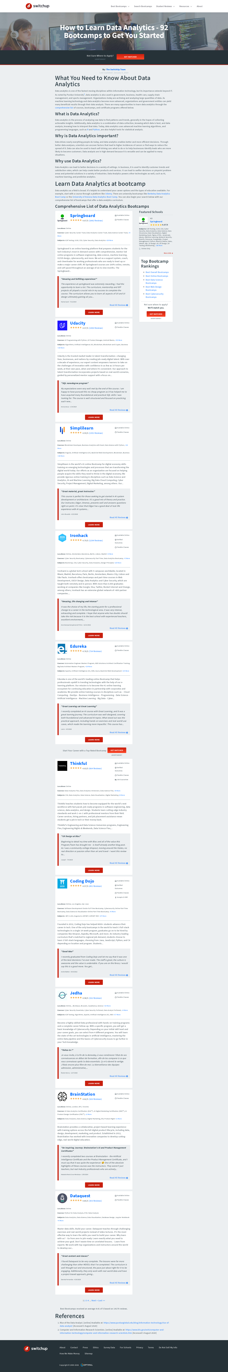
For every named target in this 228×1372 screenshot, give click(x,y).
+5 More (127, 558)
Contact (74, 1347)
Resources (184, 6)
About (200, 6)
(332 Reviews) (95, 998)
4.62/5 (85, 1099)
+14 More (107, 1006)
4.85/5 (85, 1200)
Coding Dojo (82, 881)
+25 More (125, 671)
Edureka (78, 646)
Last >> (101, 1300)
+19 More (60, 348)
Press (85, 1347)
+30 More (118, 340)
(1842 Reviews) (96, 220)
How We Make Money (70, 1353)
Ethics (96, 1347)
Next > (95, 1300)
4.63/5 (85, 768)
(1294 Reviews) (96, 540)
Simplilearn (81, 428)
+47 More (102, 916)
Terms (151, 1347)
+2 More (89, 1114)
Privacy (139, 1347)
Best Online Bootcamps (157, 276)
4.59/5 (85, 433)
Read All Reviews (118, 305)
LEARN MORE (94, 312)
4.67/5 (85, 220)
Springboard (82, 215)
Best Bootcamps (119, 6)
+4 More (110, 554)
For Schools (125, 1347)
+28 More (159, 245)
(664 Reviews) (95, 768)
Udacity (78, 323)
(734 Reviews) (95, 651)
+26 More (109, 240)
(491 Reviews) (95, 886)
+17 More (117, 1015)
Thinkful (78, 763)
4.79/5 (85, 540)
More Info (168, 253)
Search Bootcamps (143, 6)
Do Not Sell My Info (168, 1347)
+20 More (117, 563)
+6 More (117, 791)
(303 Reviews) (95, 1200)
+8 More (122, 795)
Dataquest (80, 1195)
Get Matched (130, 57)
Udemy (108, 193)
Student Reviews (164, 6)
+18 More (60, 456)
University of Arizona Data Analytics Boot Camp (95, 196)
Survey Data (109, 1347)
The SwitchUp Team (116, 69)
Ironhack (79, 535)
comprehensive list (64, 107)
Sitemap (89, 1353)
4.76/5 (85, 651)
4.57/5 (85, 328)
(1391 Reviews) (96, 433)
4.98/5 (85, 998)
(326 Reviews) (95, 1099)
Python (96, 129)
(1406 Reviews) (96, 328)
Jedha (76, 993)
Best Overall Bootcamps (157, 272)
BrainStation (82, 1094)
